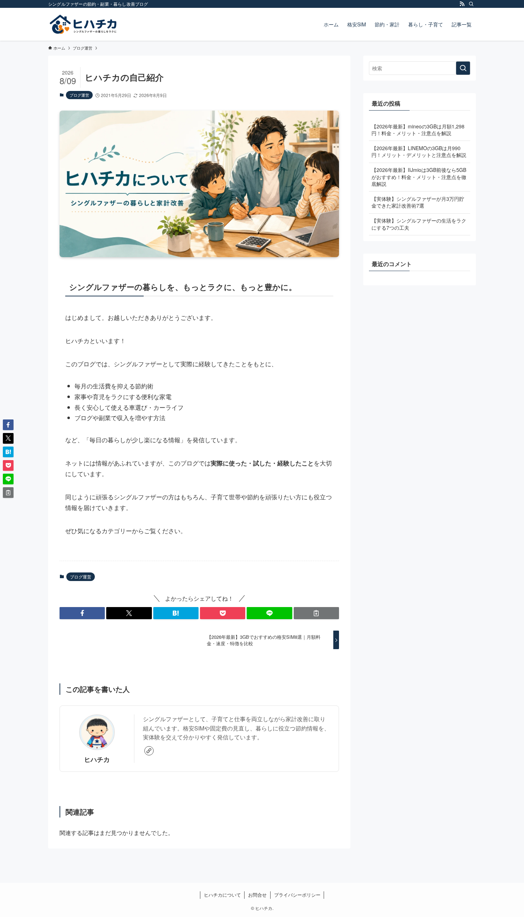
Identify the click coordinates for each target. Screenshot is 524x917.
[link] (149, 750)
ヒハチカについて (222, 894)
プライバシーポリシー (297, 894)
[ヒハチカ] (83, 24)
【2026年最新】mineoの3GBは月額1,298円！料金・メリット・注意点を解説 (417, 130)
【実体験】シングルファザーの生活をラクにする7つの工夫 (418, 224)
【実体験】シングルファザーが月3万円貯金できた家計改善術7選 (417, 202)
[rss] (462, 4)
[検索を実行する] (463, 68)
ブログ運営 (79, 95)
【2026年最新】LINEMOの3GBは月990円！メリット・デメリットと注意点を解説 (418, 151)
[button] (82, 613)
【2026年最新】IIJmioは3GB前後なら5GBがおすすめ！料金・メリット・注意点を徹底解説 (418, 176)
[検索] (471, 4)
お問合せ (257, 894)
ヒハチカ (97, 759)
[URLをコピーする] (316, 613)
